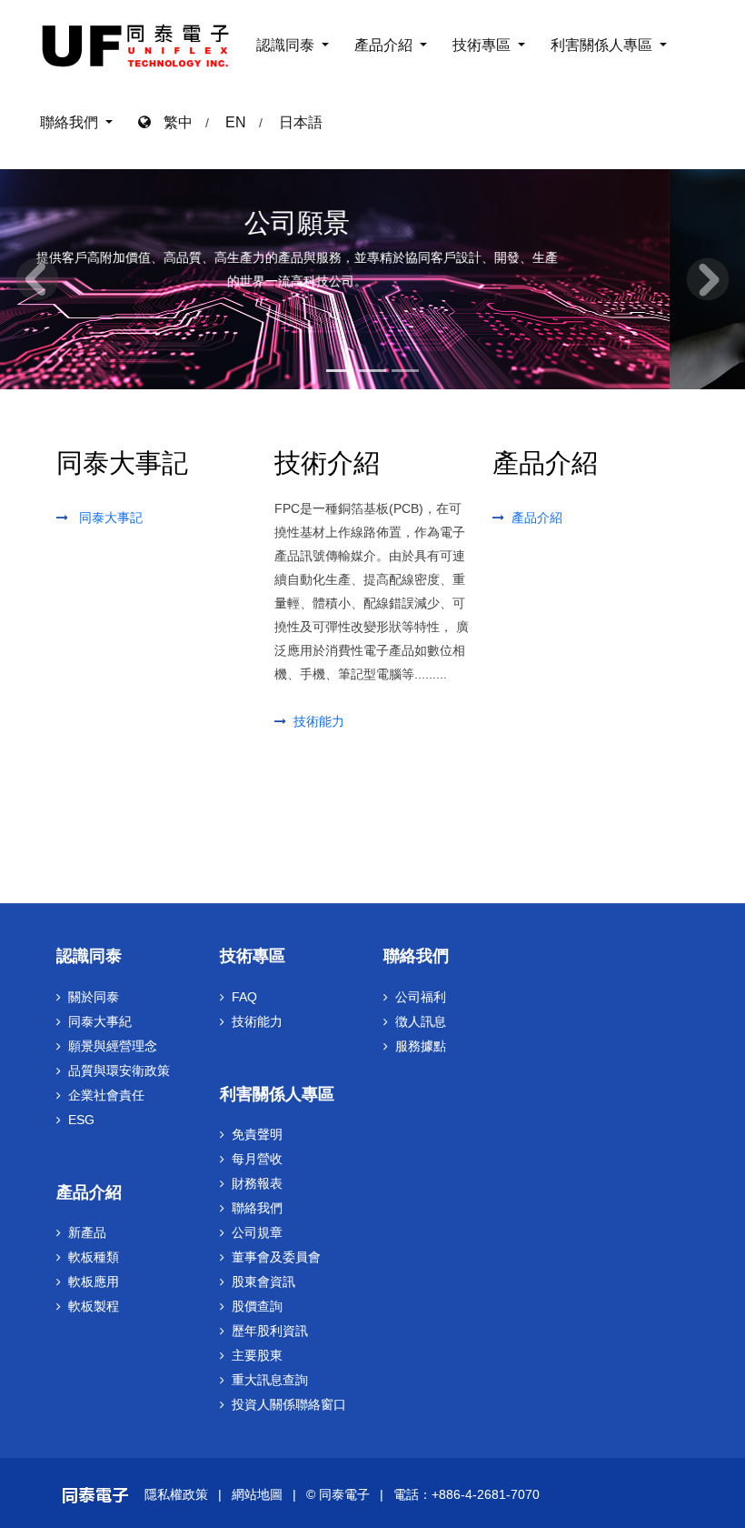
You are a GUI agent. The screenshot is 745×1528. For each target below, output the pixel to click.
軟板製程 (93, 1306)
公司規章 (257, 1232)
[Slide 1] (339, 367)
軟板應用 (93, 1281)
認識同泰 (287, 45)
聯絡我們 (71, 122)
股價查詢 (257, 1306)
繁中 (172, 122)
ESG (81, 1119)
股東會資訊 (263, 1281)
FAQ (244, 997)
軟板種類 (93, 1257)
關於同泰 (93, 997)
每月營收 (257, 1158)
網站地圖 (257, 1494)
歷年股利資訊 (270, 1330)
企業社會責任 (106, 1095)
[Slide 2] (372, 367)
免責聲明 (257, 1134)
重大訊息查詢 (270, 1379)
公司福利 (420, 997)
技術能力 (318, 721)
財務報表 (257, 1183)
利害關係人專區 (603, 45)
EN (235, 122)
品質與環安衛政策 (119, 1070)
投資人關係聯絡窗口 (289, 1404)
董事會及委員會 (276, 1257)
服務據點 (420, 1046)
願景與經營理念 (112, 1046)
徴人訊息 (420, 1021)
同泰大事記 (111, 517)
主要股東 (257, 1355)
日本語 (301, 122)
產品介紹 (385, 45)
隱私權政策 (176, 1494)
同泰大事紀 (100, 1021)
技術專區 (483, 45)
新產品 (87, 1232)
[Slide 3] (405, 367)
